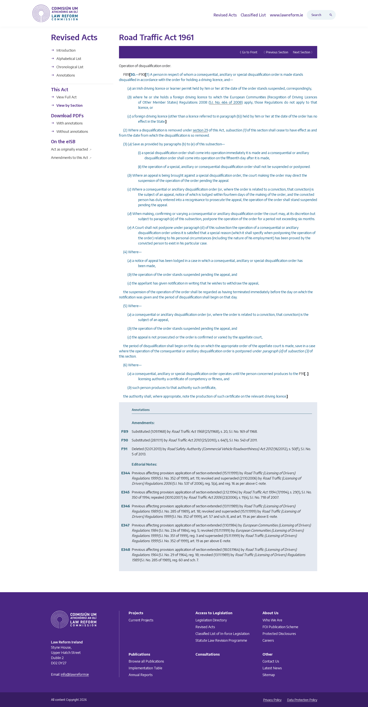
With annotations (69, 123)
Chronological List (69, 67)
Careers (268, 640)
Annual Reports (141, 674)
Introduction (66, 50)
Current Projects (141, 620)
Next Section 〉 (303, 52)
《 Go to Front (247, 52)
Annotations (65, 75)
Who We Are (272, 620)
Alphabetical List (68, 58)
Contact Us (271, 661)
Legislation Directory (211, 620)
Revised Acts (205, 626)
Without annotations (72, 131)
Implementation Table (145, 668)
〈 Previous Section (275, 52)
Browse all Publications (146, 661)
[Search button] (332, 15)
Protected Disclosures (279, 633)
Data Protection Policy (302, 700)
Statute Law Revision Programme (221, 640)
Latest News (272, 668)
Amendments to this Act (71, 157)
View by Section (69, 105)
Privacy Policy (272, 700)
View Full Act (66, 97)
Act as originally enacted (71, 149)
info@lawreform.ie (75, 674)
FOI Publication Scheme (280, 626)
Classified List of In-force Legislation (222, 633)
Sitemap (269, 674)
